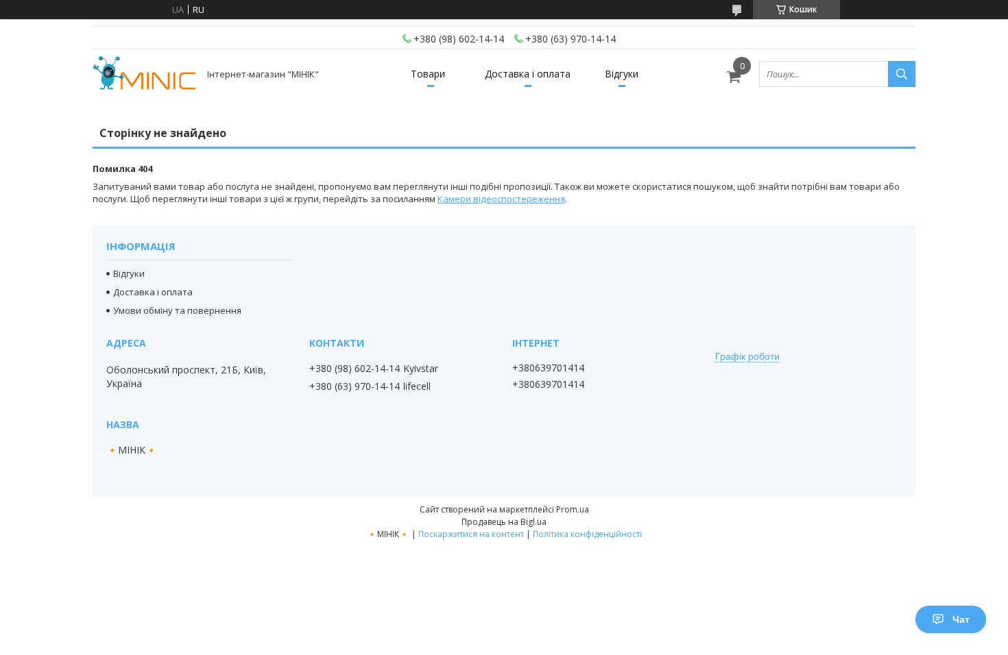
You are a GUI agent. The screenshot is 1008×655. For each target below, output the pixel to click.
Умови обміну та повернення (177, 310)
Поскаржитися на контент (471, 534)
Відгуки (621, 73)
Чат (961, 619)
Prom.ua (572, 509)
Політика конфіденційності (587, 534)
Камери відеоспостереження (501, 199)
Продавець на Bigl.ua (504, 522)
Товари (428, 73)
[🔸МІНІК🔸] (144, 74)
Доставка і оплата (528, 73)
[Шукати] (901, 74)
